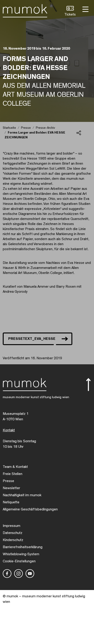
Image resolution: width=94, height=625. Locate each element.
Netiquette (11, 502)
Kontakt (9, 430)
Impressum (11, 526)
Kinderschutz (13, 540)
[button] (70, 11)
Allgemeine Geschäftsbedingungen (30, 509)
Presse (26, 127)
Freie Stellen (12, 474)
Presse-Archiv (45, 127)
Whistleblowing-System (21, 554)
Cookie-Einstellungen (19, 561)
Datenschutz (12, 533)
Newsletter (11, 488)
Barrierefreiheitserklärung (22, 547)
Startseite (9, 127)
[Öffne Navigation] (85, 8)
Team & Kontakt (15, 467)
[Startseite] (25, 9)
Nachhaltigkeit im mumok (22, 495)
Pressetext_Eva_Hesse (31, 339)
